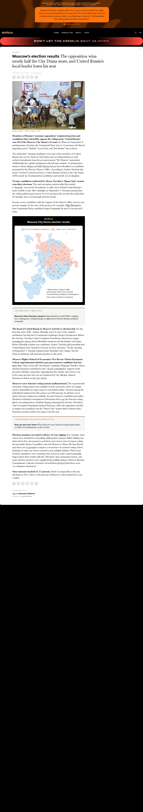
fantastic (19, 187)
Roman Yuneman (53, 402)
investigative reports (21, 341)
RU (140, 33)
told (68, 345)
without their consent (56, 438)
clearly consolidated (56, 369)
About (79, 33)
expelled (44, 460)
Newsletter (67, 33)
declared (61, 463)
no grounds (31, 447)
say (63, 399)
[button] (48, 105)
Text (14, 494)
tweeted (74, 191)
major (76, 338)
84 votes (41, 412)
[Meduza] (7, 32)
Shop (86, 33)
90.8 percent (57, 393)
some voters (39, 390)
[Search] (135, 32)
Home (56, 33)
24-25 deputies (72, 176)
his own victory (40, 378)
